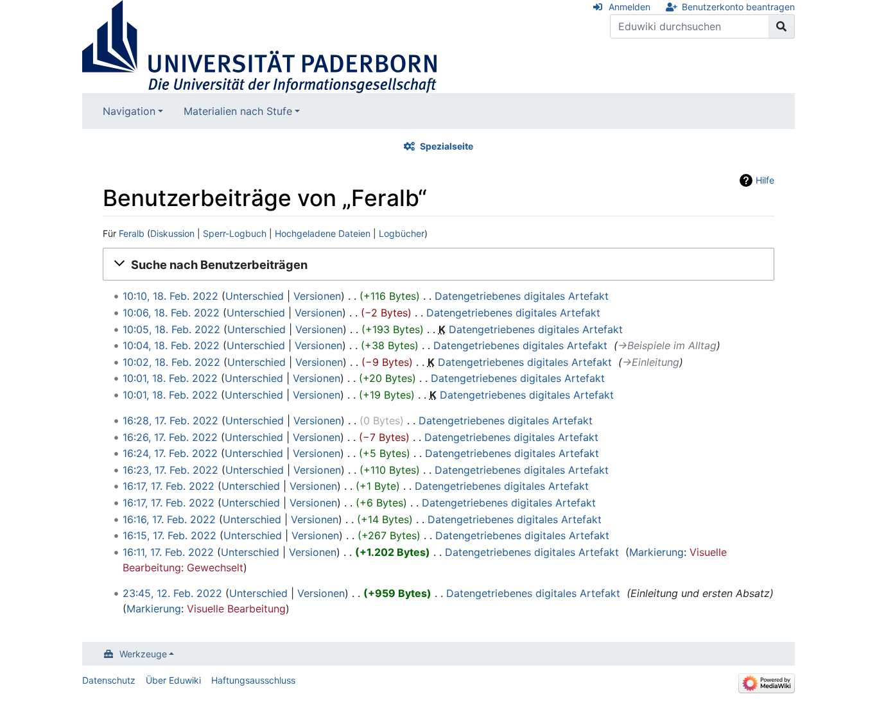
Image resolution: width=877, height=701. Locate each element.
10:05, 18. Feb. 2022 (171, 329)
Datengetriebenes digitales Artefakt (522, 296)
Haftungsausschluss (253, 680)
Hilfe (765, 180)
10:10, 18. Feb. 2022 (170, 296)
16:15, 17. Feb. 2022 (169, 535)
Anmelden (629, 6)
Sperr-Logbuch (234, 233)
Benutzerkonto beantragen (738, 6)
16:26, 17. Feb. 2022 (170, 437)
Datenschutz (108, 680)
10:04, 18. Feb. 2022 (171, 345)
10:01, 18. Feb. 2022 (170, 378)
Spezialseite (446, 146)
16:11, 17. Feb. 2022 (168, 552)
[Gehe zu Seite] (781, 26)
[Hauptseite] (259, 45)
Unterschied (254, 296)
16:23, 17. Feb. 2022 (170, 469)
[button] (438, 264)
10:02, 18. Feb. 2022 (171, 362)
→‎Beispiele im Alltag (667, 345)
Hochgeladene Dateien (322, 233)
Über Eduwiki (173, 680)
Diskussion (172, 233)
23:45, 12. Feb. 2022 (172, 593)
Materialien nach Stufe (238, 111)
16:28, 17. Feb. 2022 (170, 420)
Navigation (129, 111)
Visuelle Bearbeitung (236, 608)
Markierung (656, 552)
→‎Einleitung (650, 362)
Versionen (317, 296)
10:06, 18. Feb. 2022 (171, 312)
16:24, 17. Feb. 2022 (170, 453)
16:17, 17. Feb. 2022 (168, 486)
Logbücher (401, 233)
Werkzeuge (143, 653)
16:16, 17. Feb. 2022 (169, 519)
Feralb (131, 233)
